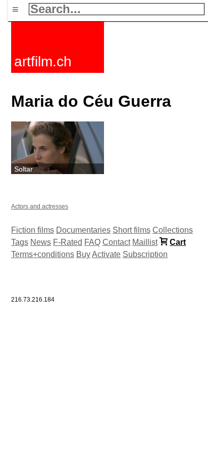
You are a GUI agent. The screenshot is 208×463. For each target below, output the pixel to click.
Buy (83, 254)
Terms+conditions (42, 254)
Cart (178, 242)
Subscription (145, 254)
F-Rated (67, 242)
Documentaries (83, 230)
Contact (116, 242)
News (40, 242)
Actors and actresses (39, 206)
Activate (106, 254)
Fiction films (32, 230)
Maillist (145, 242)
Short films (131, 230)
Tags (19, 242)
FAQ (92, 242)
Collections (172, 230)
